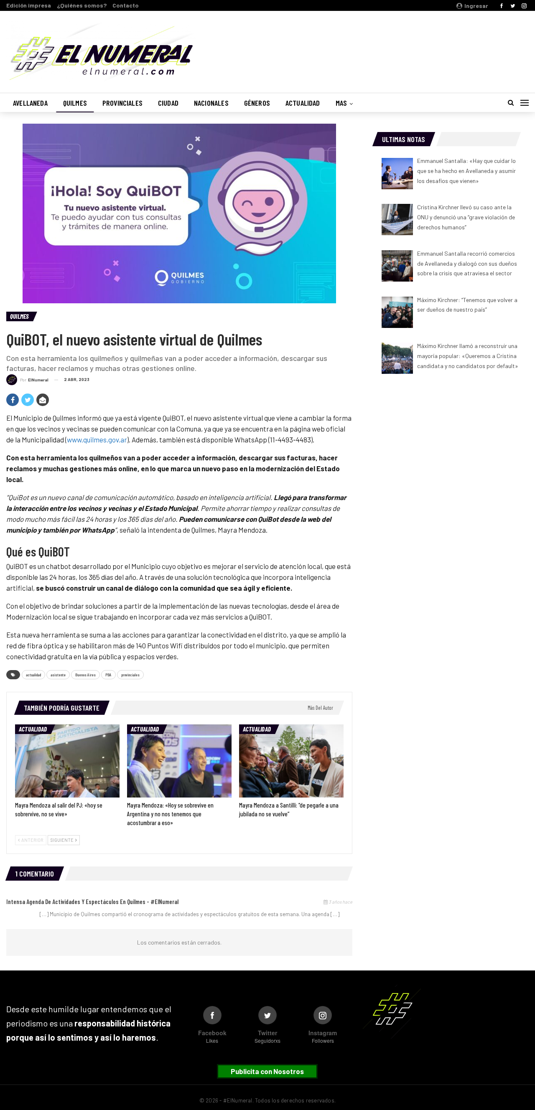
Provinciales (122, 102)
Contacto (125, 5)
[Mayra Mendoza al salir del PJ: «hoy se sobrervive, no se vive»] (67, 761)
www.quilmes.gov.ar (97, 439)
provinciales (130, 674)
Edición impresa (28, 5)
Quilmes (75, 102)
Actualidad (302, 102)
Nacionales (211, 102)
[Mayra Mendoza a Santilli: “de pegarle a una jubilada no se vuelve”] (291, 761)
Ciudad (168, 102)
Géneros (257, 102)
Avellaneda (30, 102)
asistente (58, 674)
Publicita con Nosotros (267, 1071)
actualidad (33, 674)
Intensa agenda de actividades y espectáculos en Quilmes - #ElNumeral (92, 901)
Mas (341, 102)
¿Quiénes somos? (82, 5)
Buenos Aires (85, 674)
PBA (108, 674)
